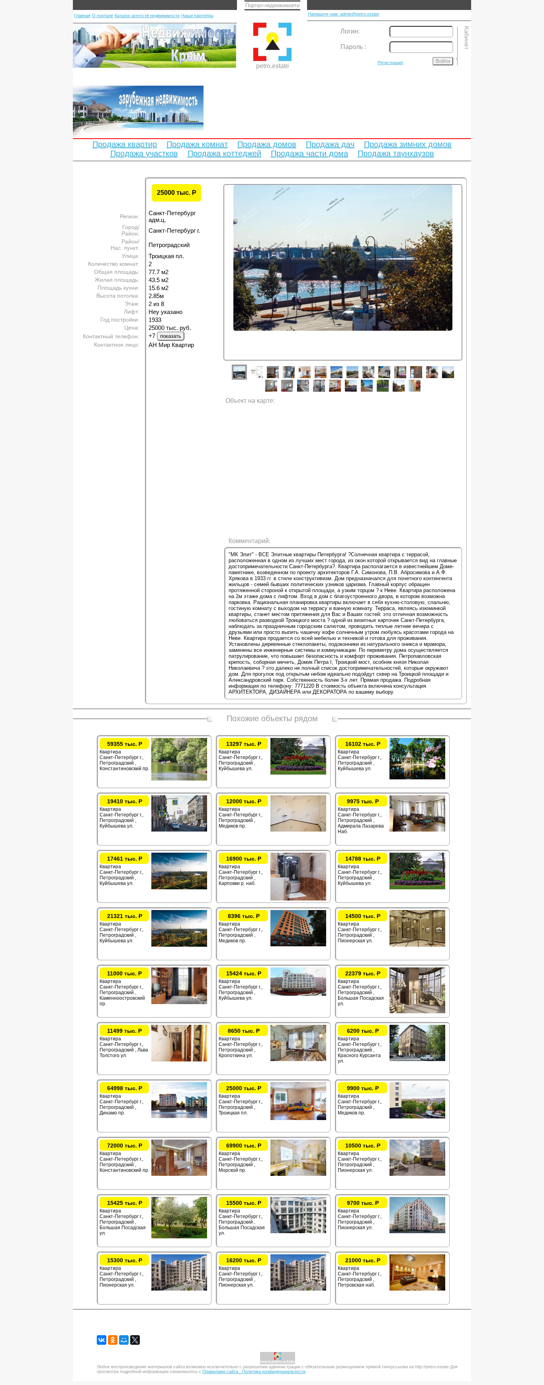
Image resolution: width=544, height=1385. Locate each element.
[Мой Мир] (124, 1340)
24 (420, 392)
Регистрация (390, 62)
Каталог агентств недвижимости (147, 15)
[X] (135, 1340)
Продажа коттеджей (224, 153)
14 (454, 378)
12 (422, 378)
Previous (217, 286)
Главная (82, 15)
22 (389, 392)
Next (468, 286)
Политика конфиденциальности (273, 1371)
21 (373, 392)
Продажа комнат (197, 144)
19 (341, 392)
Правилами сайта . (222, 1371)
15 (277, 392)
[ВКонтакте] (101, 1340)
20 (357, 392)
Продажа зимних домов (408, 144)
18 (325, 392)
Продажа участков (144, 153)
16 (293, 392)
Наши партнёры (197, 15)
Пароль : (353, 46)
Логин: (350, 31)
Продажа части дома (309, 153)
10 (390, 378)
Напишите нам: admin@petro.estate (343, 14)
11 (406, 378)
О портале (102, 15)
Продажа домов (266, 144)
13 (438, 378)
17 (309, 392)
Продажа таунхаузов (396, 153)
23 (405, 392)
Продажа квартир (124, 144)
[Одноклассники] (112, 1340)
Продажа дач (330, 144)
